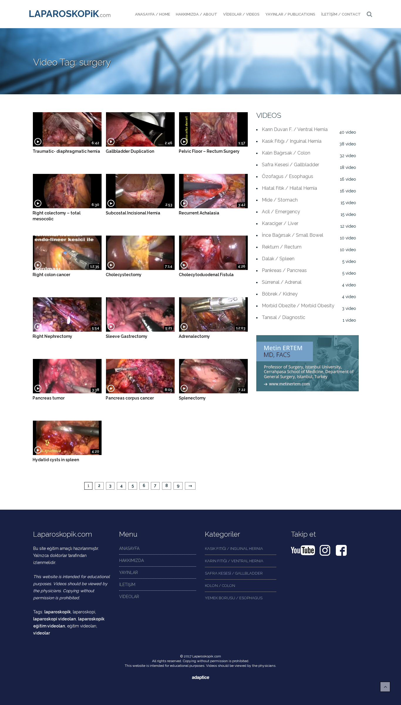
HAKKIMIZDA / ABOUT (196, 14)
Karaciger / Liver (280, 223)
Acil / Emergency (281, 211)
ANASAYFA (129, 548)
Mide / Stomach (280, 200)
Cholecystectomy (123, 274)
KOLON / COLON (220, 585)
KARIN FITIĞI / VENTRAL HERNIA (234, 561)
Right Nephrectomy (52, 336)
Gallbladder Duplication (130, 151)
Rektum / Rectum (281, 247)
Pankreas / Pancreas (284, 270)
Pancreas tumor (49, 398)
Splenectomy (192, 398)
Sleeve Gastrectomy (126, 336)
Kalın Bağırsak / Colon (286, 153)
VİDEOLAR (129, 596)
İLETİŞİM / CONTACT (341, 14)
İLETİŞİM (127, 584)
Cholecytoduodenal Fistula (206, 274)
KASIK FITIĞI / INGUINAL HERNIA (234, 548)
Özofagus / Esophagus (287, 176)
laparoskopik (57, 612)
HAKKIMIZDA (131, 560)
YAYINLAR (128, 572)
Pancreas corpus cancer (130, 398)
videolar (41, 633)
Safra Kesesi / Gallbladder (290, 164)
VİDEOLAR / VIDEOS (241, 14)
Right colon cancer (51, 274)
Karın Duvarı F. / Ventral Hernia (295, 129)
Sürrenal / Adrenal (281, 282)
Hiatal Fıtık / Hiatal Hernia (289, 188)
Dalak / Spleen (278, 258)
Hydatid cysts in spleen (56, 459)
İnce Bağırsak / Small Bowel (292, 235)
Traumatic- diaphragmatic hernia (66, 151)
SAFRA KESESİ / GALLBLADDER (234, 573)
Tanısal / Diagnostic (283, 317)
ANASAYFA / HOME (152, 14)
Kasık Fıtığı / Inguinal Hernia (291, 141)
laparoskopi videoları (54, 619)
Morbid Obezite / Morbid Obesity (298, 305)
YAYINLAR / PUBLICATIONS (290, 14)
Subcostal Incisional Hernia (133, 213)
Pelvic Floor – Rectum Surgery (209, 151)
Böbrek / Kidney (280, 294)
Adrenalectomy (194, 336)
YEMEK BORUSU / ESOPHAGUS (233, 598)
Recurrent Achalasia (199, 213)
